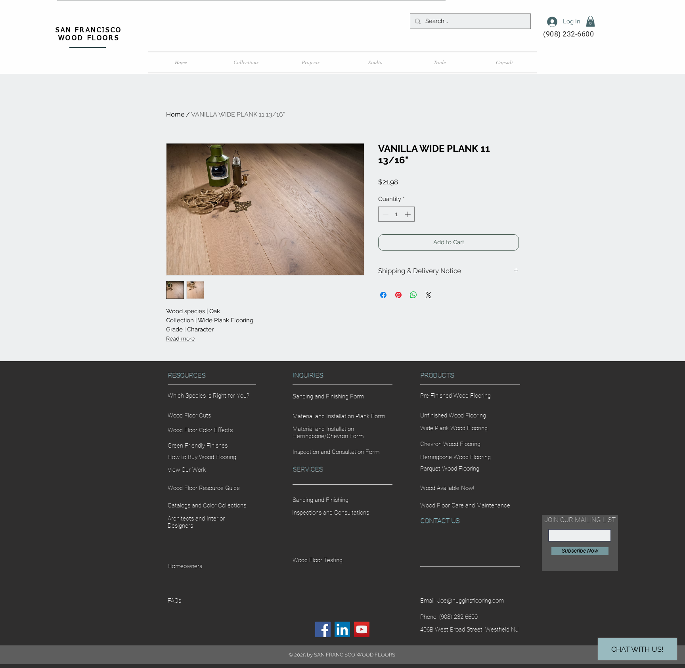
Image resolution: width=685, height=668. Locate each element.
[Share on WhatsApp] (413, 295)
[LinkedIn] (342, 629)
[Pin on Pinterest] (398, 295)
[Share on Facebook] (383, 295)
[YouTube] (361, 629)
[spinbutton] (396, 214)
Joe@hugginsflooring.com (470, 600)
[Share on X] (428, 295)
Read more (180, 338)
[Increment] (408, 214)
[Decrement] (384, 214)
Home (175, 114)
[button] (590, 21)
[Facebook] (323, 629)
